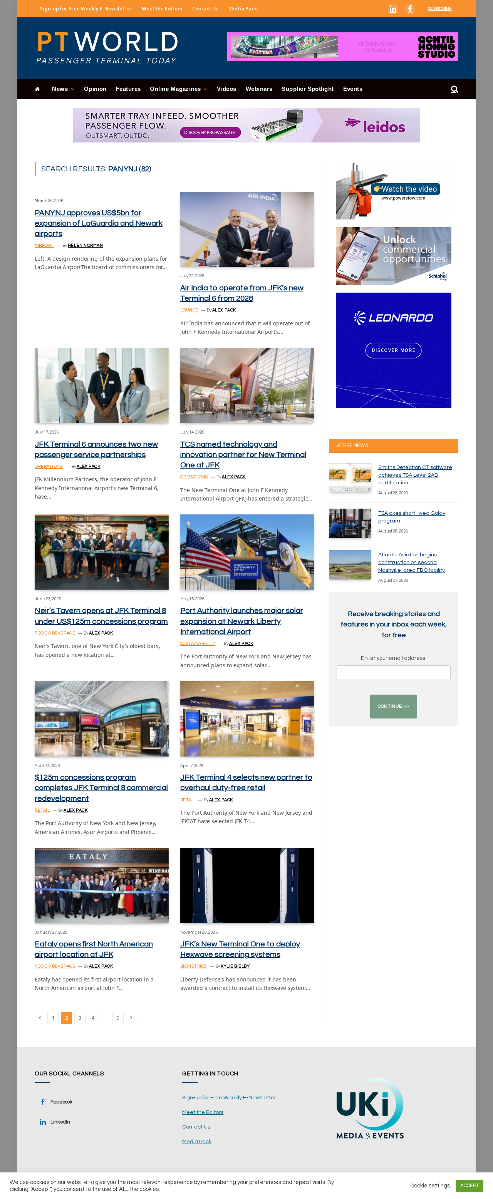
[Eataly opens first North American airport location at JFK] (102, 885)
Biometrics (193, 966)
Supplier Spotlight (308, 88)
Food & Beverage (55, 633)
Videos (226, 88)
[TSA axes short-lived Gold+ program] (350, 523)
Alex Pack (224, 310)
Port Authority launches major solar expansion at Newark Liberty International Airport (241, 621)
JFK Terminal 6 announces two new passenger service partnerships (96, 449)
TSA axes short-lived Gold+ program (411, 517)
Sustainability (198, 643)
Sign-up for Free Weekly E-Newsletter (86, 8)
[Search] (453, 89)
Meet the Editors (162, 8)
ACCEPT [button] (469, 1185)
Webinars (259, 88)
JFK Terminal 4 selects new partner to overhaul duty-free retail (246, 783)
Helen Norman (85, 245)
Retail (42, 810)
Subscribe (440, 9)
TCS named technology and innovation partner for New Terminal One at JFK (243, 454)
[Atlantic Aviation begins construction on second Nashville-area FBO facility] (350, 564)
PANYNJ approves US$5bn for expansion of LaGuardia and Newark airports (99, 223)
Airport (44, 245)
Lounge (189, 310)
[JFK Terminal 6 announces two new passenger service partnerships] (102, 385)
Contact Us (205, 8)
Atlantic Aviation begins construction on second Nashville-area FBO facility (411, 562)
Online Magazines (175, 88)
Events (353, 88)
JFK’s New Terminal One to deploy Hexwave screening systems (240, 949)
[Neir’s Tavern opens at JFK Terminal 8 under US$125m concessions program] (102, 551)
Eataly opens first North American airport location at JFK (94, 949)
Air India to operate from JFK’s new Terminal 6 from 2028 (242, 293)
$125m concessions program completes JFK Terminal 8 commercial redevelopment (101, 788)
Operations (49, 466)
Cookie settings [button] (430, 1186)
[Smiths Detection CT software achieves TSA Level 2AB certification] (350, 477)
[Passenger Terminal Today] (112, 48)
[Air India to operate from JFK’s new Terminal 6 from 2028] (247, 229)
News (60, 88)
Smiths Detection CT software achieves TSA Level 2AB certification (415, 475)
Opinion (95, 88)
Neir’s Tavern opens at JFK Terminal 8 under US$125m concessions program (101, 616)
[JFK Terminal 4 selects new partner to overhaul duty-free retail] (247, 718)
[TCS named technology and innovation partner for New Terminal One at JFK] (247, 385)
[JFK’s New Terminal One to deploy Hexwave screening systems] (247, 885)
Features (128, 88)
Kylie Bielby (235, 966)
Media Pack (242, 8)
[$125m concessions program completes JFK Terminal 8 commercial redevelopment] (102, 718)
